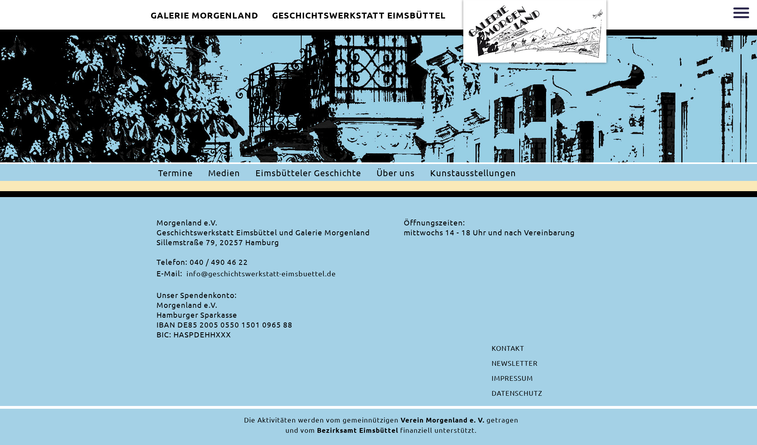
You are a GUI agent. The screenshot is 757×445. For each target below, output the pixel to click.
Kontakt (508, 347)
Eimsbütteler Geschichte (308, 173)
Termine (175, 173)
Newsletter (515, 362)
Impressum (512, 377)
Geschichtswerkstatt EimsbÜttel (359, 15)
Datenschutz (517, 392)
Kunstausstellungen (473, 173)
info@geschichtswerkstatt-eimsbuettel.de (261, 273)
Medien (224, 173)
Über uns (396, 173)
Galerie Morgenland (204, 15)
